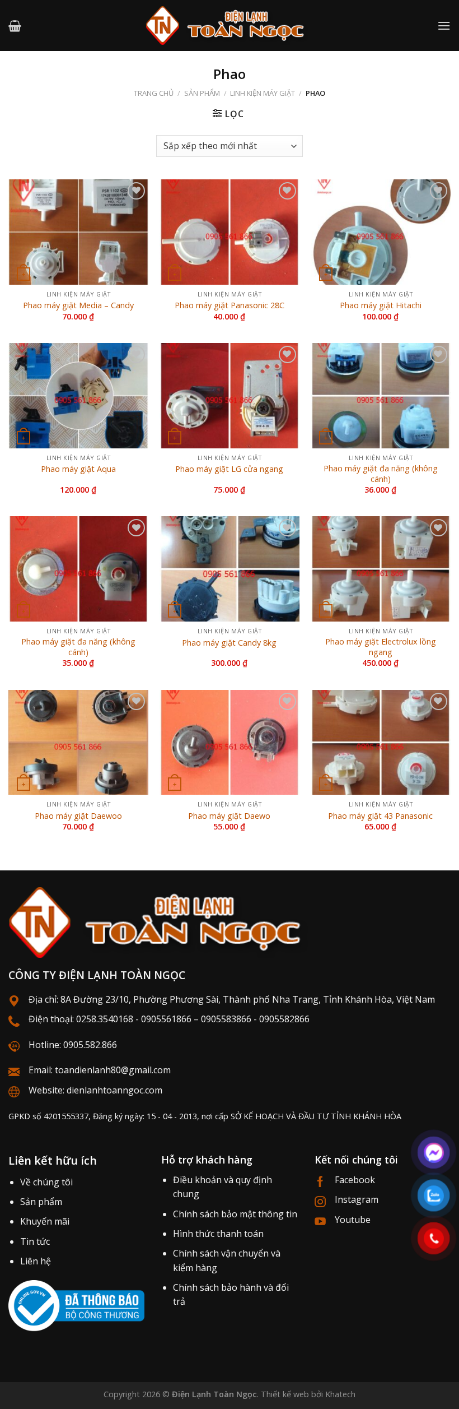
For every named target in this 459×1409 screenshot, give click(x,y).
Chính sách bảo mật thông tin (235, 1214)
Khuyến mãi (44, 1221)
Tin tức (35, 1241)
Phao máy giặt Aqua (78, 469)
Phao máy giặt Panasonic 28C (229, 305)
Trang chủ (154, 93)
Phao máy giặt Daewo (229, 816)
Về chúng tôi (46, 1182)
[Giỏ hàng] (14, 25)
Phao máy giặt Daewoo (78, 816)
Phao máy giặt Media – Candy (78, 305)
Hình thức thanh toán (218, 1233)
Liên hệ (35, 1261)
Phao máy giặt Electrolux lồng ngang (380, 647)
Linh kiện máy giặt (262, 93)
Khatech (340, 1394)
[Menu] (444, 25)
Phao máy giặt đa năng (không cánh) (381, 474)
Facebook (355, 1180)
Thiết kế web (285, 1394)
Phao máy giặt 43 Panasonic (380, 816)
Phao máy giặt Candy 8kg (229, 643)
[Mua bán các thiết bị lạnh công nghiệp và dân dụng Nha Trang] (229, 25)
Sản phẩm (202, 93)
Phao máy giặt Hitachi (380, 305)
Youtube (353, 1219)
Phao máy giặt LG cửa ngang (229, 469)
